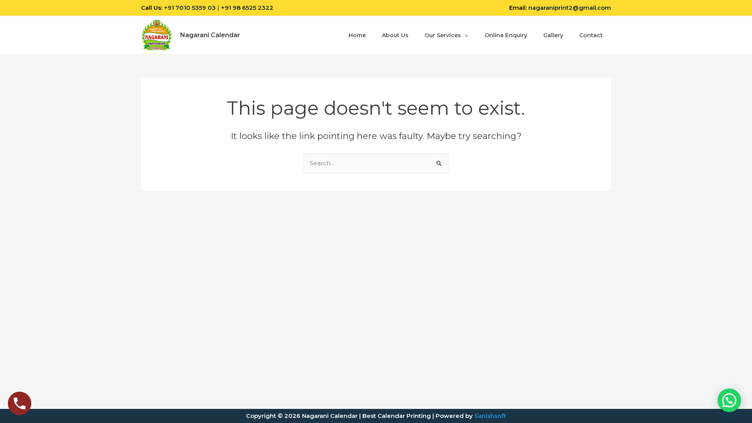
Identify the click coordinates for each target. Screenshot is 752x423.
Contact (591, 35)
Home (357, 35)
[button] (729, 400)
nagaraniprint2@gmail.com (569, 7)
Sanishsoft (490, 415)
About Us (395, 35)
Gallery (553, 35)
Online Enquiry (505, 35)
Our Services (443, 35)
